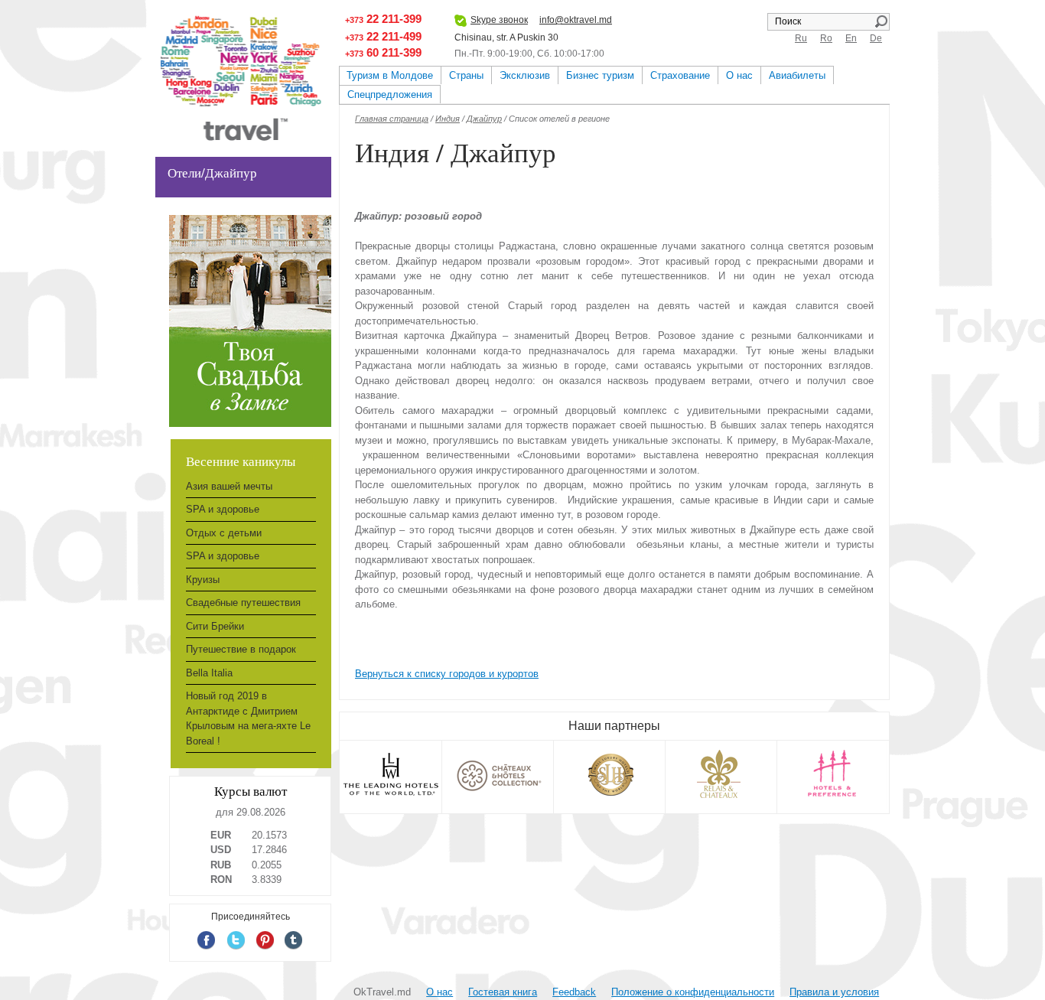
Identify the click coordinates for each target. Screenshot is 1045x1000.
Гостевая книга (502, 992)
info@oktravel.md (575, 20)
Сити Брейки (215, 626)
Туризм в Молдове (390, 75)
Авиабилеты (797, 75)
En (851, 38)
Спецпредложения (389, 94)
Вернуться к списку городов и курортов (447, 673)
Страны (466, 75)
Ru (801, 38)
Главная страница (391, 118)
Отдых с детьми (224, 533)
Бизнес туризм (600, 75)
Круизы (203, 579)
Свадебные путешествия (243, 602)
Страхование (680, 75)
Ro (826, 38)
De (876, 38)
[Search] (880, 21)
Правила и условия (834, 992)
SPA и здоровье (222, 509)
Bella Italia (209, 673)
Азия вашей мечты (229, 486)
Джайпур (484, 118)
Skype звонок (499, 20)
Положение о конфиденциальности (692, 992)
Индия (447, 118)
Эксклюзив (525, 75)
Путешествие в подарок (241, 649)
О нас (739, 75)
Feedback (574, 992)
